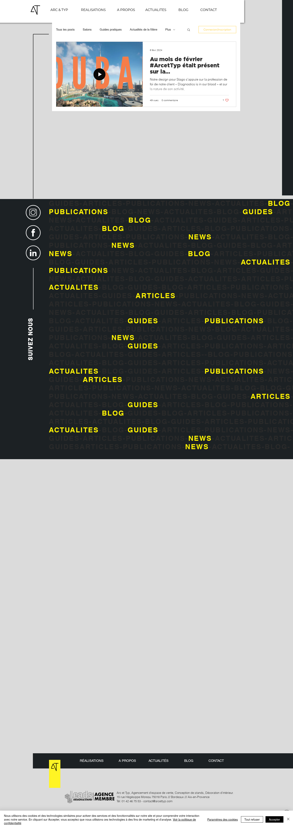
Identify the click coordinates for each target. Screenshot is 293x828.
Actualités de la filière (143, 29)
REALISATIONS (93, 10)
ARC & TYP (59, 10)
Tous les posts (65, 29)
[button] (208, 10)
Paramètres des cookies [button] (222, 819)
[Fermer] (288, 819)
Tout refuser (252, 819)
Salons (87, 29)
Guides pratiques (111, 29)
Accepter (274, 819)
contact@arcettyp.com (158, 801)
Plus (168, 29)
